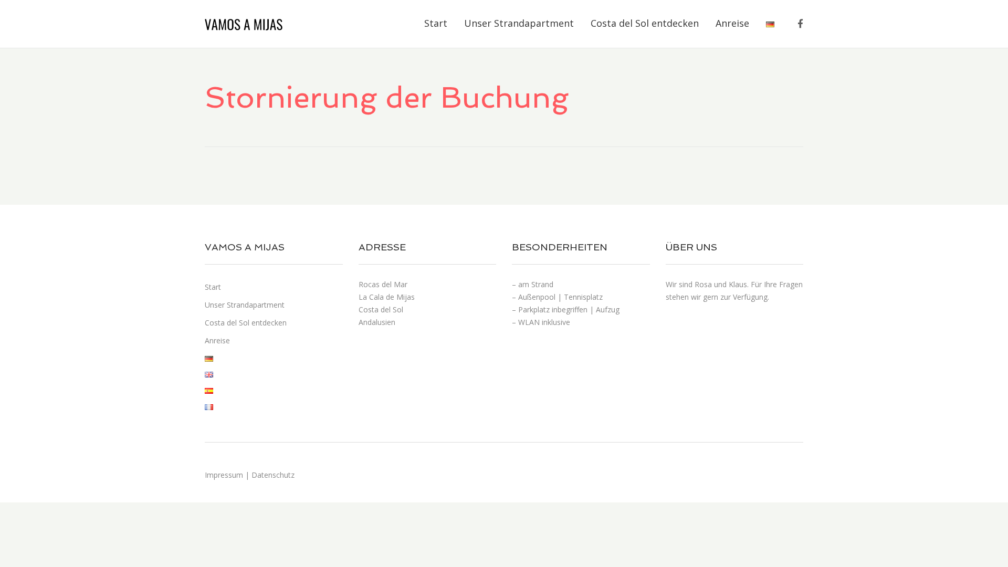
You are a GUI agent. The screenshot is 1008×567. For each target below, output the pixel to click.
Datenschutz (273, 475)
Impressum (225, 475)
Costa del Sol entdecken (645, 23)
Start (435, 23)
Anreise (732, 23)
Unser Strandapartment (519, 23)
